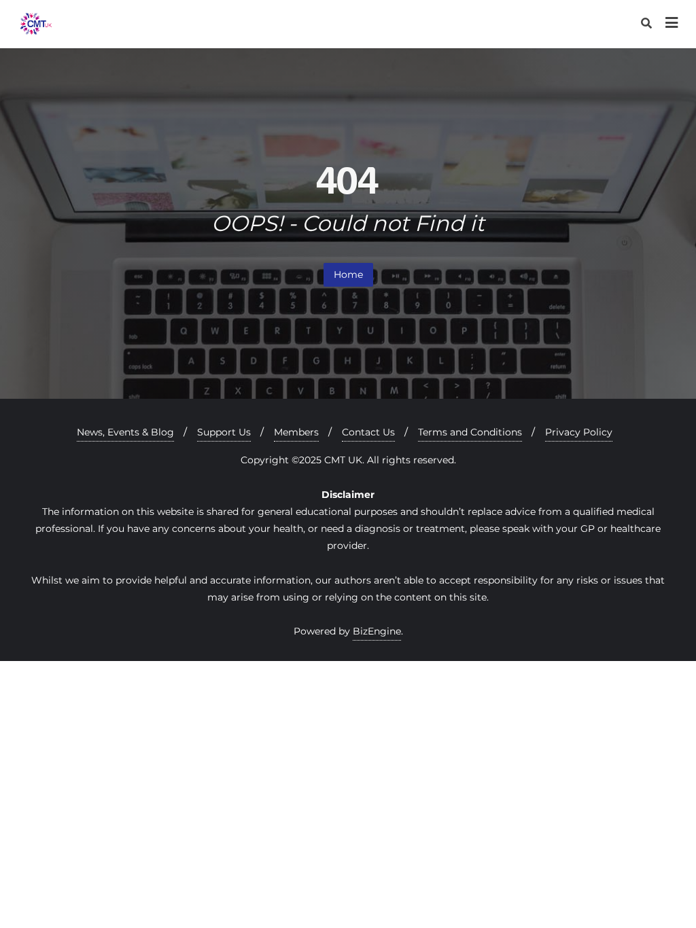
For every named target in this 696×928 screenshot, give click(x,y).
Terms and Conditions (470, 432)
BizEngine (377, 631)
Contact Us (368, 432)
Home (348, 274)
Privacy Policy (578, 432)
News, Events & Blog (125, 432)
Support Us (224, 432)
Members (296, 432)
